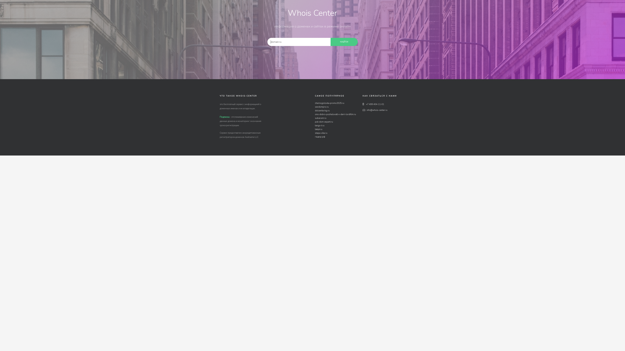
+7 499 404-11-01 (375, 104)
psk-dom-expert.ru (324, 121)
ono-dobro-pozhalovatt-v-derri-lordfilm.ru (335, 114)
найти (344, 41)
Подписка (224, 117)
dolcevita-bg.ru (322, 110)
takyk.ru (318, 129)
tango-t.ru (319, 125)
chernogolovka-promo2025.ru (329, 103)
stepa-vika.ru (321, 133)
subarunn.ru (320, 118)
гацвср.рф (320, 136)
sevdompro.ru (322, 106)
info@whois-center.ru (377, 110)
